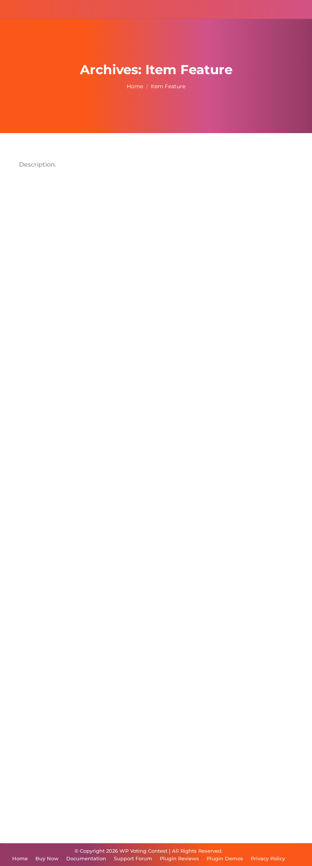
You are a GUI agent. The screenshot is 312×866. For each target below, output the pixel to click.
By (51, 365)
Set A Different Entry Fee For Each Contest (115, 565)
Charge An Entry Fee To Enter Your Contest (116, 769)
